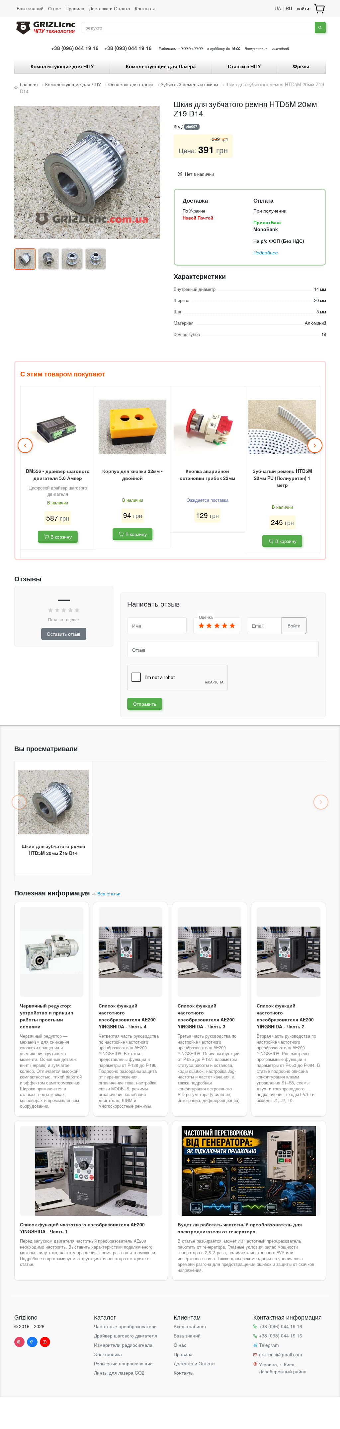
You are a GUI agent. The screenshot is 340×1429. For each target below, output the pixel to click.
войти (303, 8)
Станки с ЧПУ (244, 66)
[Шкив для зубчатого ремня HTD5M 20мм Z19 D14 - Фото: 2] (48, 259)
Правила (74, 8)
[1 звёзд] (201, 625)
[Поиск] (320, 27)
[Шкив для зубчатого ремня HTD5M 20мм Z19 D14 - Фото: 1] (25, 259)
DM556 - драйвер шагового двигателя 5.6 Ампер (58, 474)
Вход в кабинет (190, 1326)
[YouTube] (45, 1342)
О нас (54, 8)
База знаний (30, 8)
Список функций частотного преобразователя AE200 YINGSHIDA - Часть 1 (82, 1228)
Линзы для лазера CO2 (119, 1372)
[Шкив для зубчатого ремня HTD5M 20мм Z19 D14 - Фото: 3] (72, 259)
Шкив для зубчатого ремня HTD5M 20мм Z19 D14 (53, 849)
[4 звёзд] (224, 625)
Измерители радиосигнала (123, 1344)
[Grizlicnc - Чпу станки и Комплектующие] (45, 27)
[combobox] (198, 27)
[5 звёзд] (232, 625)
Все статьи (109, 893)
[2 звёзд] (209, 625)
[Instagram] (19, 1342)
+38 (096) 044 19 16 (75, 48)
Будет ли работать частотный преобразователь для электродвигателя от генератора (240, 1228)
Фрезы (301, 66)
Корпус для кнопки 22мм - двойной (132, 474)
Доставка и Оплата (109, 8)
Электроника (108, 1354)
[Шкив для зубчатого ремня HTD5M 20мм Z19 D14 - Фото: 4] (95, 259)
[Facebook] (32, 1342)
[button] (25, 445)
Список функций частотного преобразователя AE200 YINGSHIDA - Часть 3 (206, 1016)
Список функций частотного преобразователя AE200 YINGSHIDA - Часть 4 (127, 1016)
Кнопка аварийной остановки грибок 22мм (207, 474)
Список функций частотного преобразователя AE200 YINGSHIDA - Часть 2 (285, 1016)
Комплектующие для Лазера (161, 66)
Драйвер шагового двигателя (125, 1335)
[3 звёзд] (216, 625)
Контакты (145, 8)
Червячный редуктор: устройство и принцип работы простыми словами (46, 1016)
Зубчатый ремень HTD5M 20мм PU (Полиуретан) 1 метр (282, 478)
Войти (294, 625)
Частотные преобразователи (125, 1326)
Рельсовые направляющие (123, 1363)
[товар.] (320, 8)
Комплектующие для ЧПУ (62, 66)
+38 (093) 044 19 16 (128, 48)
